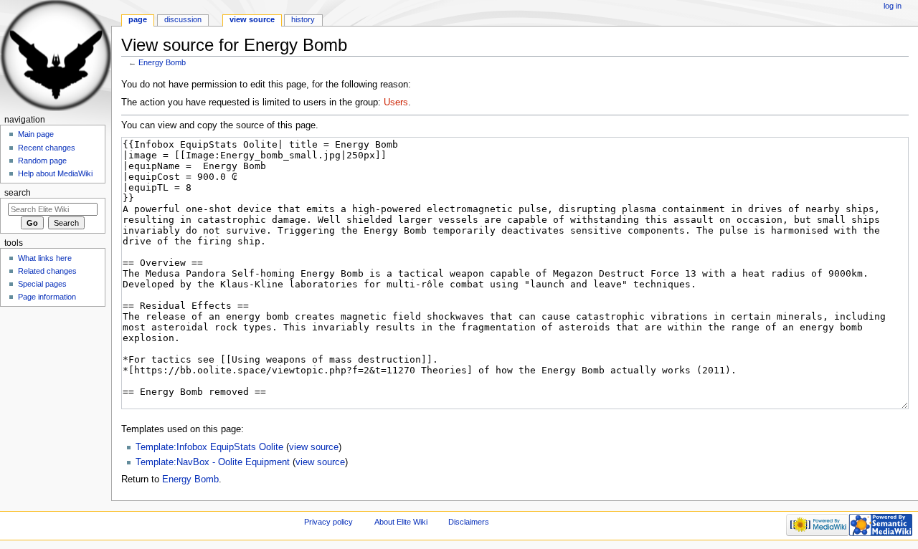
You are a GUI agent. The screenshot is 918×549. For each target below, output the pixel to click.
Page (137, 19)
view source (314, 447)
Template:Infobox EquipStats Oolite (209, 447)
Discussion (183, 19)
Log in (893, 5)
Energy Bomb (162, 62)
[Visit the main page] (55, 55)
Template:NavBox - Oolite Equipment (213, 462)
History (303, 19)
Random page (42, 160)
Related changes (47, 271)
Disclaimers (468, 521)
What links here (45, 258)
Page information (47, 296)
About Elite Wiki (400, 521)
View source (252, 19)
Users (396, 102)
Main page (36, 134)
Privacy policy (328, 521)
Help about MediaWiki (55, 173)
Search (17, 192)
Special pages (42, 284)
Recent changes (46, 147)
